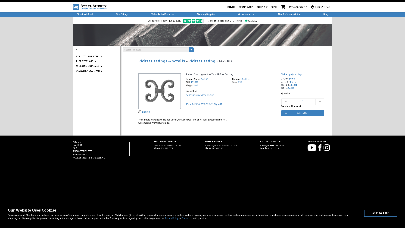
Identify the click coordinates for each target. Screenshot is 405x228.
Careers (78, 144)
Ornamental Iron (246, 14)
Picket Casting (201, 60)
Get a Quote (267, 7)
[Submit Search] (191, 49)
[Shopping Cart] (283, 7)
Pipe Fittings (122, 14)
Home (230, 7)
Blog (325, 14)
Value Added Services (162, 14)
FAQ (75, 148)
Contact (246, 7)
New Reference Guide (289, 14)
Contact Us (187, 218)
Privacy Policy (171, 218)
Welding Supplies (206, 14)
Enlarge (146, 112)
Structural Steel (85, 14)
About (77, 141)
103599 (194, 82)
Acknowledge (380, 213)
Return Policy (82, 154)
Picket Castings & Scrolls (161, 60)
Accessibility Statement (89, 157)
